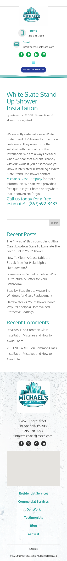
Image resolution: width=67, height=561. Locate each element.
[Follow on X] (28, 443)
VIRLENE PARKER (19, 348)
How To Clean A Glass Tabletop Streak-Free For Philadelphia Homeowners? (28, 262)
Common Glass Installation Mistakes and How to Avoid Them (29, 335)
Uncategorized (24, 120)
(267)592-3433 (42, 203)
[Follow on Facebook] (21, 54)
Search (54, 222)
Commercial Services (33, 501)
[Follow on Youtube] (43, 443)
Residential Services (33, 493)
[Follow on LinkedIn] (36, 54)
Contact (33, 534)
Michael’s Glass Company (24, 179)
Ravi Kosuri (14, 330)
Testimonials (33, 517)
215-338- (30, 431)
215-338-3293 (36, 35)
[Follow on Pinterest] (28, 54)
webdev (14, 115)
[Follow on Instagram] (43, 54)
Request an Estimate (33, 69)
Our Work (33, 509)
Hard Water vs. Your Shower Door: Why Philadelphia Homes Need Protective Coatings (31, 307)
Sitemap (33, 548)
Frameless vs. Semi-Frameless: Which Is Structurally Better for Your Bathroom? (32, 279)
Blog (33, 525)
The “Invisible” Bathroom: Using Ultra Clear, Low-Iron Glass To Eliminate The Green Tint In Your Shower (33, 246)
